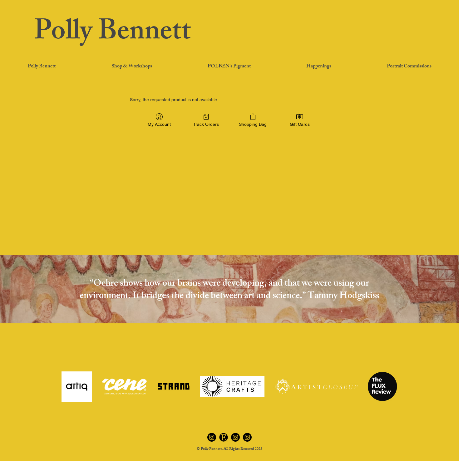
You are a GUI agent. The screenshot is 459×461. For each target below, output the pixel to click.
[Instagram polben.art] (211, 437)
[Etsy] (223, 437)
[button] (319, 67)
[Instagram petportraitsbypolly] (247, 437)
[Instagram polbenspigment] (235, 437)
